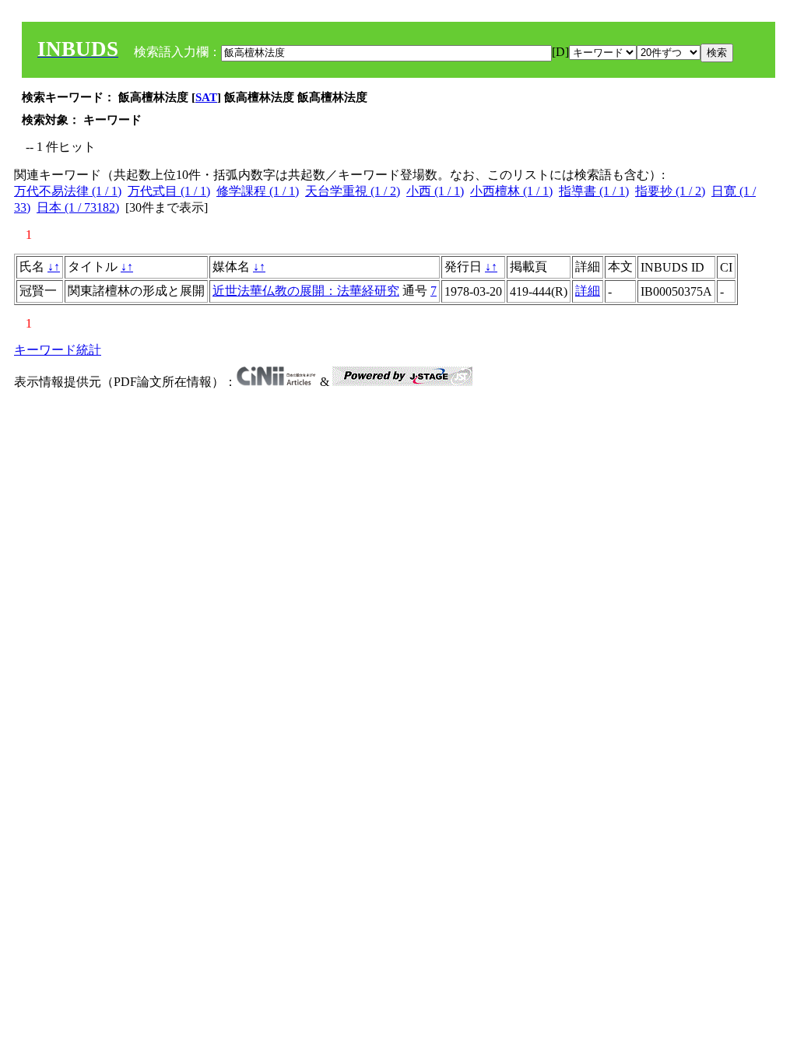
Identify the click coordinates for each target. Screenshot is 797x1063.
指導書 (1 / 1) (594, 191)
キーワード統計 (57, 349)
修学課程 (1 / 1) (257, 191)
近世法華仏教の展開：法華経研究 (305, 290)
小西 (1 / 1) (435, 191)
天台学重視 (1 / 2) (352, 191)
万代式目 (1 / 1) (169, 191)
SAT (206, 97)
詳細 (587, 290)
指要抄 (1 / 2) (670, 191)
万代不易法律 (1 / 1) (67, 191)
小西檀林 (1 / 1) (511, 191)
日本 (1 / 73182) (78, 207)
